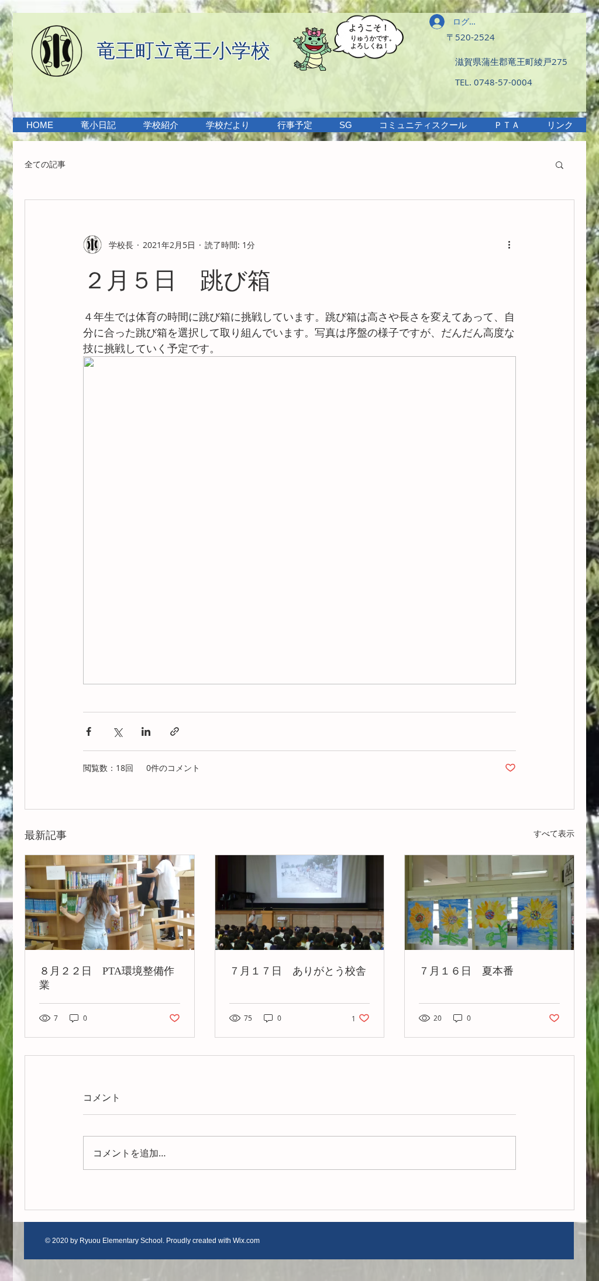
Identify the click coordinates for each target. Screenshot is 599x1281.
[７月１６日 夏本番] (489, 902)
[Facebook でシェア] (88, 731)
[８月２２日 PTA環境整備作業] (109, 902)
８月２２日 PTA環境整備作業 (106, 978)
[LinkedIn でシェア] (146, 731)
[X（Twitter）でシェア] (117, 731)
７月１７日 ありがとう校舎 (297, 971)
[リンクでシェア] (174, 731)
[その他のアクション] (509, 244)
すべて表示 (553, 833)
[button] (160, 125)
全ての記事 (45, 164)
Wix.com (246, 1241)
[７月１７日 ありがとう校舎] (299, 902)
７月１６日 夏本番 (466, 971)
